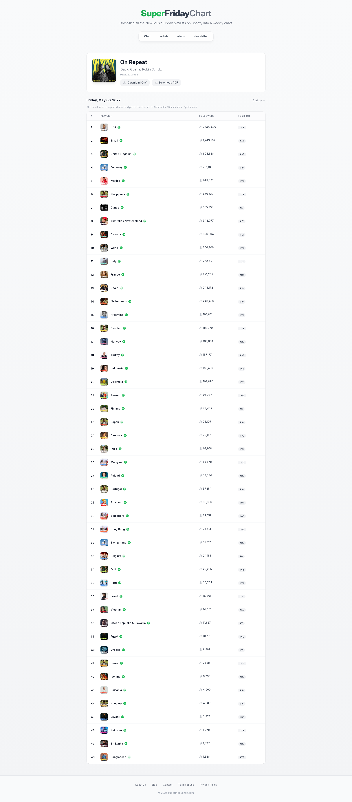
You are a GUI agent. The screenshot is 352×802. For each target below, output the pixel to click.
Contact (167, 784)
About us (140, 784)
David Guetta (130, 69)
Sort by (257, 100)
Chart (147, 36)
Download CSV (137, 82)
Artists (164, 36)
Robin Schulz (152, 69)
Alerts (181, 36)
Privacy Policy (208, 784)
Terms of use (186, 784)
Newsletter (201, 36)
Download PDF (168, 82)
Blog (154, 784)
